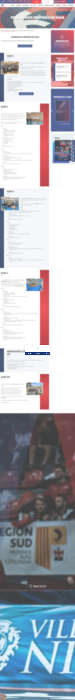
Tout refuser (29, 353)
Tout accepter (46, 353)
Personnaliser (37, 353)
